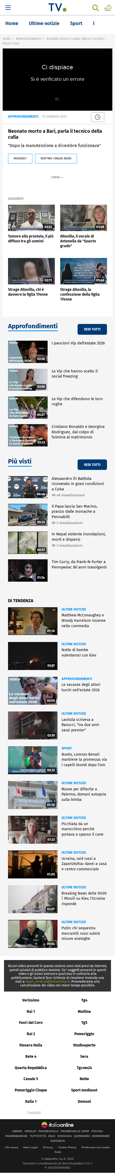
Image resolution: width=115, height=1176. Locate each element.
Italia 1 (31, 1101)
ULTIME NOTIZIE (74, 609)
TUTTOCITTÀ (38, 1136)
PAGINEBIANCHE (16, 1136)
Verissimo (30, 1000)
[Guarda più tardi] (97, 117)
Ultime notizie (44, 23)
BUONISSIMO (101, 1136)
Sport (76, 23)
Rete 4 (30, 1056)
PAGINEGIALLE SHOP (75, 1131)
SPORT (67, 748)
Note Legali (30, 1147)
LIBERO (17, 1131)
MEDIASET (20, 158)
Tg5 (84, 1022)
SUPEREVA (57, 1141)
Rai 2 (31, 1034)
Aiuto (57, 1151)
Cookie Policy (67, 1147)
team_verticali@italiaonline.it (48, 981)
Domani (84, 1101)
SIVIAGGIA (64, 1136)
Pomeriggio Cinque (31, 1090)
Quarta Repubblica (31, 1068)
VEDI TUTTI (92, 329)
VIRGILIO (30, 1131)
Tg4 (84, 1000)
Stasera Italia (30, 1045)
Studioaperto (84, 1045)
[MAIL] (108, 7)
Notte (84, 1079)
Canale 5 (31, 1079)
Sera (84, 1056)
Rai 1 (31, 1011)
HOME (7, 39)
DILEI (51, 1136)
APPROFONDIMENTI (28, 39)
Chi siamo (11, 1147)
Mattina (84, 1011)
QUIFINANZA (82, 1136)
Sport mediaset (84, 1090)
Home (11, 23)
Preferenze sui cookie (96, 1147)
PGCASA (97, 1131)
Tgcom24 (84, 1068)
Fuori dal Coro (31, 1022)
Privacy (48, 1147)
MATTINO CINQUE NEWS (56, 158)
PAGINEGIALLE (49, 1131)
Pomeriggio (84, 1034)
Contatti (34, 1113)
